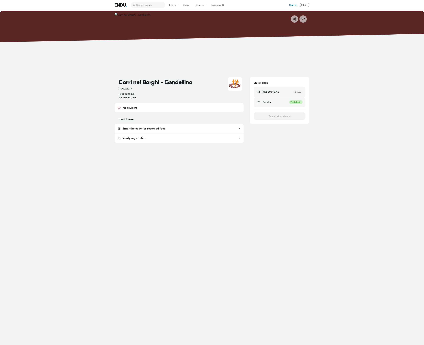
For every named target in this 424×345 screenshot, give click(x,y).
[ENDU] (121, 5)
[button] (179, 128)
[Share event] (294, 19)
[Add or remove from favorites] (303, 19)
